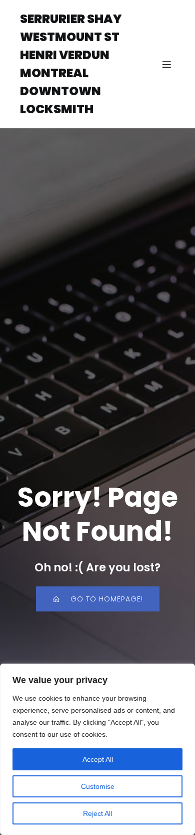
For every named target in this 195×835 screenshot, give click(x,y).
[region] (97, 749)
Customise (97, 786)
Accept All (97, 759)
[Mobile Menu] (166, 64)
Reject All (97, 813)
